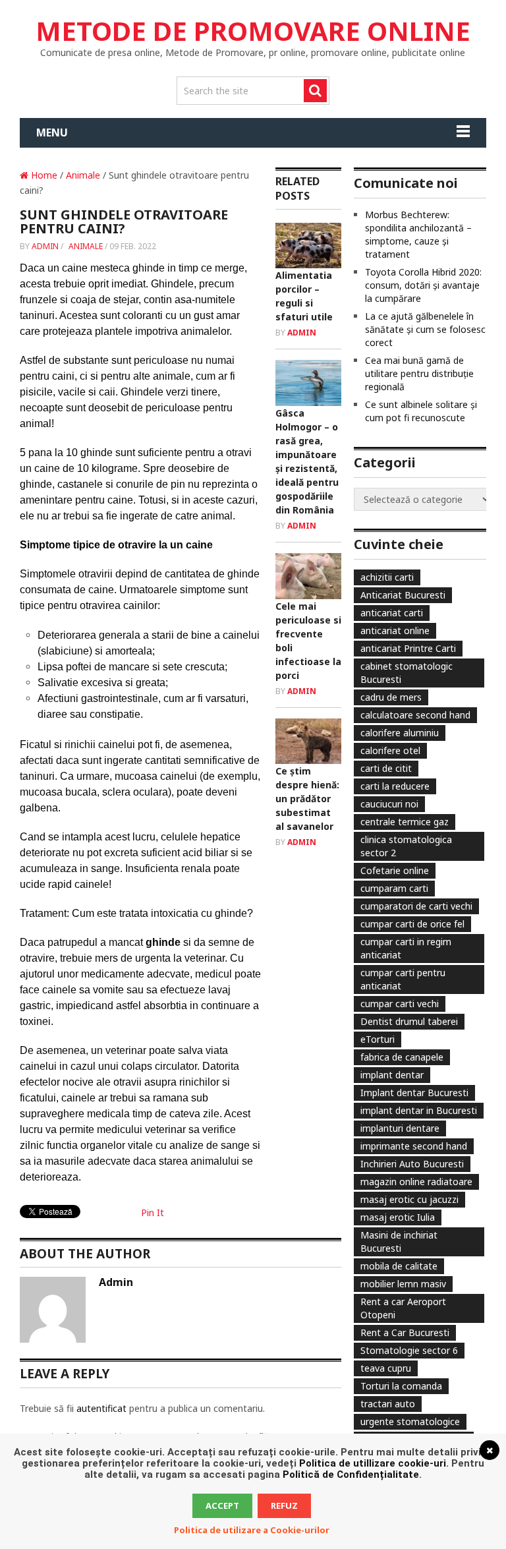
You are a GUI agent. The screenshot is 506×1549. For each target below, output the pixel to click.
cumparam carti (394, 888)
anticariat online (395, 630)
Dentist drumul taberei (409, 1021)
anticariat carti (391, 612)
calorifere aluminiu (399, 732)
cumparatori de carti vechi (416, 906)
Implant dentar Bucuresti (414, 1092)
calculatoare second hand (415, 715)
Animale (83, 175)
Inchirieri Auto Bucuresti (412, 1163)
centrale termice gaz (404, 821)
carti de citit (386, 768)
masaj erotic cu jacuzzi (409, 1199)
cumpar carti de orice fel (412, 924)
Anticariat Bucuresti (402, 595)
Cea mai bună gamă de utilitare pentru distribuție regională (419, 373)
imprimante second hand (413, 1146)
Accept (222, 1505)
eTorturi (377, 1039)
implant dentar (392, 1074)
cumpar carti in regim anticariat (405, 948)
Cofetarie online (394, 870)
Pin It (152, 1212)
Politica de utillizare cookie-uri (372, 1463)
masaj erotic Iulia (397, 1217)
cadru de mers (391, 697)
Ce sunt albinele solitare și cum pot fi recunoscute (421, 411)
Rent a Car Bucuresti (404, 1332)
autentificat (101, 1408)
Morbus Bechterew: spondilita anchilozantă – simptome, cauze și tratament (418, 234)
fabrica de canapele (401, 1057)
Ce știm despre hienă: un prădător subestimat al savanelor (307, 799)
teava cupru (385, 1368)
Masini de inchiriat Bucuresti (398, 1241)
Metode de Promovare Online (253, 31)
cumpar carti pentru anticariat (402, 979)
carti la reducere (395, 786)
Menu (52, 132)
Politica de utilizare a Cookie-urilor (251, 1530)
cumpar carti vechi (399, 1003)
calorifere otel (390, 750)
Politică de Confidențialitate (351, 1474)
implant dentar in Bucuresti (418, 1110)
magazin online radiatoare (416, 1181)
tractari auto (387, 1403)
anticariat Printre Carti (408, 648)
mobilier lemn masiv (403, 1283)
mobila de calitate (398, 1266)
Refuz (284, 1505)
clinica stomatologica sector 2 (406, 846)
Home (42, 175)
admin (45, 246)
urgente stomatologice (410, 1421)
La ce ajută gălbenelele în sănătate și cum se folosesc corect (425, 329)
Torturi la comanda (401, 1386)
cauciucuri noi (389, 804)
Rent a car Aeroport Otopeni (403, 1308)
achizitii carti (387, 577)
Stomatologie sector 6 (409, 1350)
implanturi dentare (399, 1128)
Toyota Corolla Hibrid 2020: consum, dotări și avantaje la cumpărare (423, 285)
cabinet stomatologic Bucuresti (406, 673)
